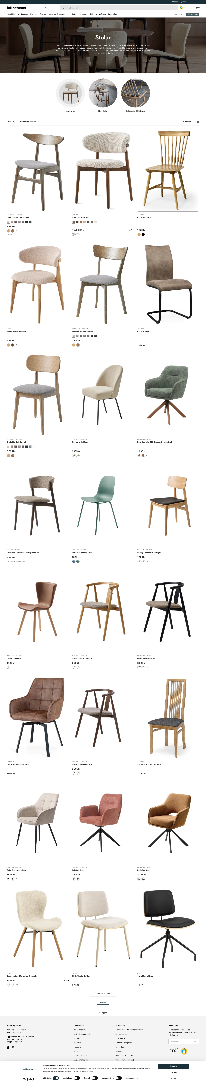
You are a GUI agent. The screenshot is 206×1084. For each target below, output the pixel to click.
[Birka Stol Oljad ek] (168, 170)
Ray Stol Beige (143, 331)
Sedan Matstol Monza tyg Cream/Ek (22, 976)
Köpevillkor (119, 1047)
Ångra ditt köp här (80, 1060)
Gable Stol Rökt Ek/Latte (82, 764)
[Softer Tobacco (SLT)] (77, 222)
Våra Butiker (178, 14)
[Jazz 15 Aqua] (30, 446)
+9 (16, 879)
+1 (16, 231)
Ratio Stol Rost (143, 870)
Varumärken (101, 14)
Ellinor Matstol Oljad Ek (16, 331)
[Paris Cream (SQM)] (95, 222)
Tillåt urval (173, 1072)
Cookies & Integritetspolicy (126, 1043)
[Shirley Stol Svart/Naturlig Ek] (168, 505)
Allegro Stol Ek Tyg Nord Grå (149, 764)
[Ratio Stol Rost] (168, 823)
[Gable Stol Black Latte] (168, 611)
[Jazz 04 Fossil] (12, 222)
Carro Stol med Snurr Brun (18, 764)
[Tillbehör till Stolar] (135, 92)
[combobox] (119, 7)
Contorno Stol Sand (80, 442)
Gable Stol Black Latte (146, 658)
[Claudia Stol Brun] (38, 611)
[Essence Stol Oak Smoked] (103, 284)
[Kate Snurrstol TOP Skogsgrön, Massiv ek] (168, 395)
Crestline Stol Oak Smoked (18, 217)
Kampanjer (83, 14)
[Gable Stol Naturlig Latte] (103, 611)
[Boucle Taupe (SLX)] (92, 222)
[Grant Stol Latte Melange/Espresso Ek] (38, 505)
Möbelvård (77, 1051)
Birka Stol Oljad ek (144, 217)
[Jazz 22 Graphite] (26, 222)
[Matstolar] (70, 92)
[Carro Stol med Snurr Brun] (38, 717)
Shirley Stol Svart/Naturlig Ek (149, 553)
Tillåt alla (173, 1066)
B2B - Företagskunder (82, 1034)
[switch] (77, 1078)
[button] (51, 8)
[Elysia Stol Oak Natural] (38, 395)
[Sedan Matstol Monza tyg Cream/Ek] (38, 929)
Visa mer (103, 1002)
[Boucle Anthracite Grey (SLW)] (88, 222)
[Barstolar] (103, 92)
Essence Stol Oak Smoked (83, 331)
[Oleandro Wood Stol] (103, 170)
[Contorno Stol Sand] (103, 395)
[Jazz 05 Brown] (15, 222)
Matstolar (70, 111)
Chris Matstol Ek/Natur (81, 976)
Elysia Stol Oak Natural (16, 442)
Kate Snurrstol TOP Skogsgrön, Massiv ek (154, 442)
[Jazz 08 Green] (30, 222)
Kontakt (76, 1038)
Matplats (33, 14)
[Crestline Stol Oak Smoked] (38, 170)
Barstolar (103, 111)
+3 (147, 561)
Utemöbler (11, 14)
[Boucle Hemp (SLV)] (84, 222)
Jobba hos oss (121, 1034)
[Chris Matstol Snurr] (168, 929)
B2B (91, 14)
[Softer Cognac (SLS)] (81, 222)
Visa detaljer (130, 1078)
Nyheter (73, 14)
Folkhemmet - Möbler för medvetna (129, 1030)
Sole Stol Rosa (78, 870)
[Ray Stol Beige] (168, 284)
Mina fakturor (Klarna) (124, 1055)
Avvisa (173, 1079)
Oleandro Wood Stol (80, 217)
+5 (81, 234)
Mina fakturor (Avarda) (124, 1060)
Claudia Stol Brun (14, 658)
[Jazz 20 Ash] (19, 222)
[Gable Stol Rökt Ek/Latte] (103, 717)
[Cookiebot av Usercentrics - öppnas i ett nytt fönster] (28, 1079)
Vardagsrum (23, 14)
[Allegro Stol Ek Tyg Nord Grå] (168, 717)
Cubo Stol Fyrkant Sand (16, 870)
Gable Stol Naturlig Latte (82, 658)
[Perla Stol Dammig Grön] (103, 505)
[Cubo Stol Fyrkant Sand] (38, 823)
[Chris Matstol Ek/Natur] (103, 929)
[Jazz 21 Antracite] (23, 222)
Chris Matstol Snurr (145, 976)
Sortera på (24, 122)
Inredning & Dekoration (58, 14)
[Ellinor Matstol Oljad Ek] (38, 284)
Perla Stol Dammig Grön (82, 553)
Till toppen (103, 1013)
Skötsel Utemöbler (81, 1055)
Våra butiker (120, 1038)
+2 (147, 879)
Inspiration (112, 14)
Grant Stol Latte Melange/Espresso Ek (23, 553)
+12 (16, 985)
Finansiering (120, 1051)
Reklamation (78, 1043)
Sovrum (43, 14)
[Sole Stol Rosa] (103, 823)
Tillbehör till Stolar (136, 111)
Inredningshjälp (79, 1030)
